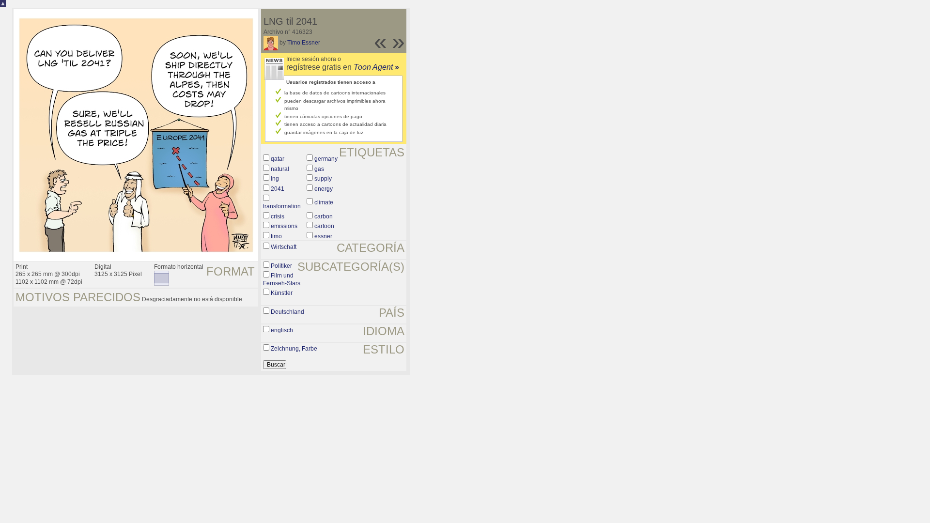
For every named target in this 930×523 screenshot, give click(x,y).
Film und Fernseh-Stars (281, 279)
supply (323, 178)
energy (323, 188)
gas (319, 169)
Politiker (281, 265)
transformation (282, 206)
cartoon (324, 226)
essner (323, 236)
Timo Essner (303, 42)
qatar (277, 158)
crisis (277, 216)
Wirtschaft (283, 247)
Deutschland (287, 311)
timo (276, 236)
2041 (277, 188)
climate (323, 202)
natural (280, 169)
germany (326, 158)
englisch (282, 330)
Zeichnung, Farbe (294, 348)
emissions (284, 226)
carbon (323, 216)
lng (275, 178)
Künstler (282, 293)
